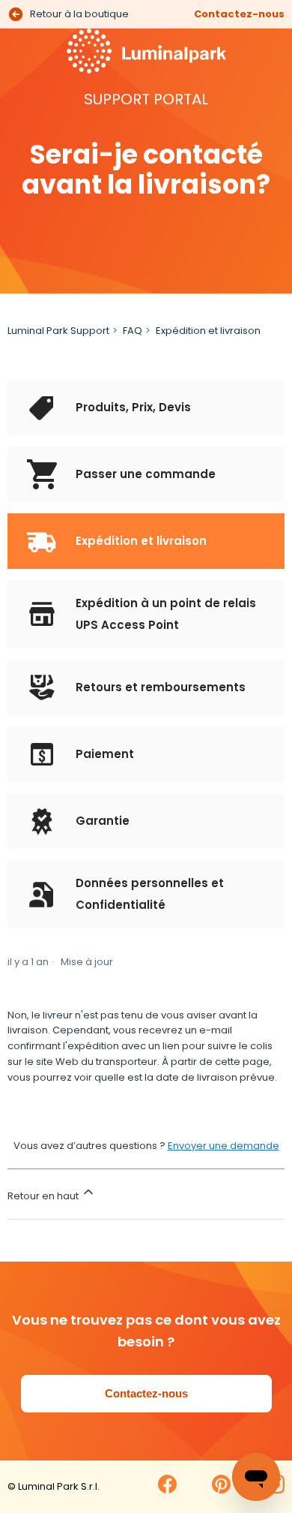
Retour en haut (44, 1196)
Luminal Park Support (58, 330)
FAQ (132, 330)
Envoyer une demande (223, 1146)
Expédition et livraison (208, 330)
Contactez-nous (239, 14)
